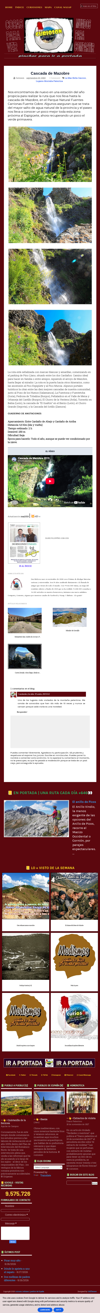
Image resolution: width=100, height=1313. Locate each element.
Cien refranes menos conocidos (26, 925)
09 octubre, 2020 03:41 (42, 694)
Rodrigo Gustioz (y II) (26, 985)
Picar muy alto (12, 1260)
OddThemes (92, 1291)
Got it (58, 1310)
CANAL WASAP (62, 7)
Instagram (57, 1075)
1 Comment (54, 78)
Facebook (11, 1075)
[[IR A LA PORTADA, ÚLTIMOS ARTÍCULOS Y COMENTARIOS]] (50, 1066)
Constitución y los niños (26, 694)
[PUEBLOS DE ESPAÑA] (50, 1113)
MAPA (48, 7)
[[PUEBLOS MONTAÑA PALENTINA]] (17, 1114)
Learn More (45, 1310)
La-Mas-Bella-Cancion (75, 78)
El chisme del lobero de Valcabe (74, 925)
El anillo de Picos (84, 802)
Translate (45, 1175)
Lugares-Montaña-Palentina (49, 81)
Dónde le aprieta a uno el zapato (26, 1045)
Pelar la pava (74, 985)
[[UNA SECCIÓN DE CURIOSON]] (83, 1112)
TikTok (45, 1075)
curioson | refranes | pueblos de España (29, 1291)
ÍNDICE (19, 7)
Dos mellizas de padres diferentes (74, 1045)
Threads (34, 1075)
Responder (22, 712)
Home (9, 7)
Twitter (23, 1075)
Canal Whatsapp (84, 1075)
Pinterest (69, 1075)
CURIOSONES (34, 7)
